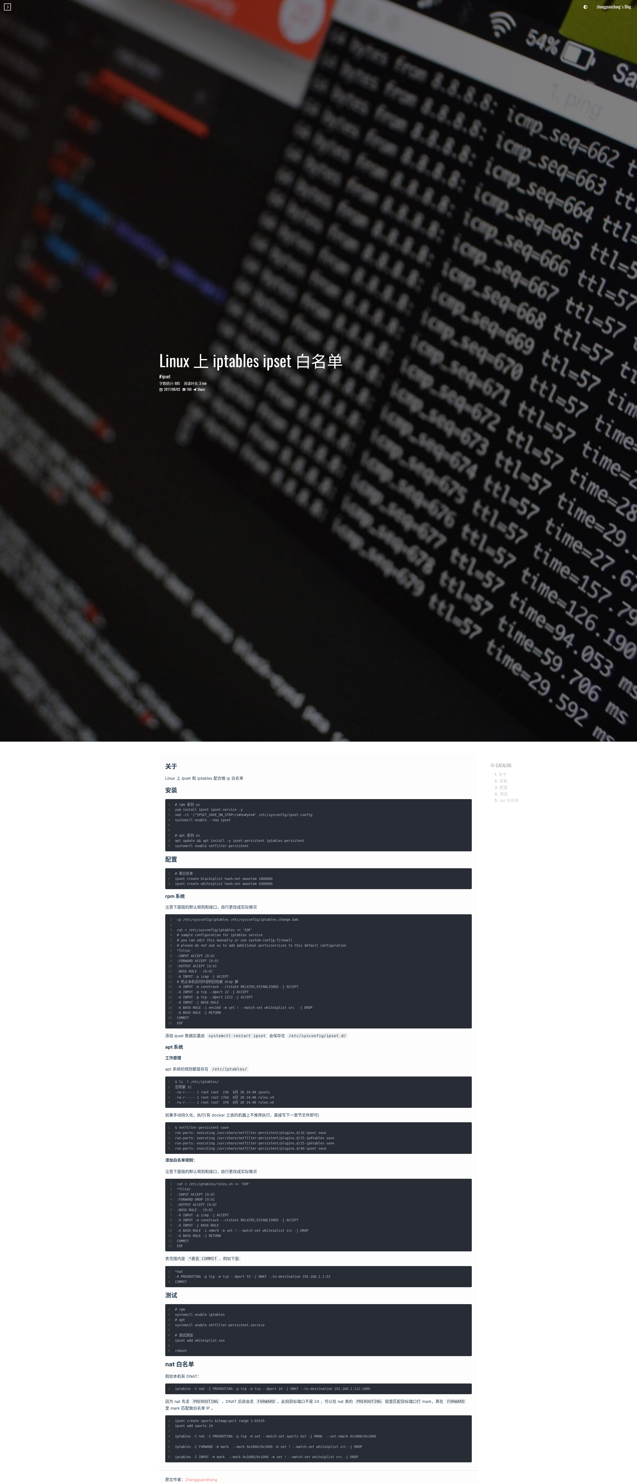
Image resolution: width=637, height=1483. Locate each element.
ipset (166, 376)
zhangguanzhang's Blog (614, 7)
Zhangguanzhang (201, 1479)
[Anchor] (181, 766)
